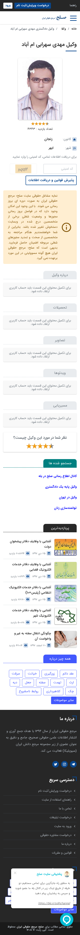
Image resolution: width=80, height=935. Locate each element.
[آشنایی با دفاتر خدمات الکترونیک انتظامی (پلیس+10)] (65, 593)
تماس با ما (65, 808)
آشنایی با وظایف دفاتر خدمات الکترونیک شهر (31, 613)
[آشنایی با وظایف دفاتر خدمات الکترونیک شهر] (65, 616)
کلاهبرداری (53, 691)
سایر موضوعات (64, 700)
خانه (74, 29)
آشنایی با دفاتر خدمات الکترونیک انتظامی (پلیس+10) (30, 590)
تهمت (57, 682)
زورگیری (49, 673)
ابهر (51, 148)
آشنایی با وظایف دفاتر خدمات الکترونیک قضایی (31, 567)
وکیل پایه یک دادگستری (61, 487)
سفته (42, 682)
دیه (15, 682)
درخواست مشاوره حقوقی (56, 835)
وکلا (63, 29)
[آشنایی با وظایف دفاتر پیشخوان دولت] (65, 547)
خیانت (32, 673)
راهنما (73, 5)
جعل (28, 682)
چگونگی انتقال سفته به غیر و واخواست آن (32, 636)
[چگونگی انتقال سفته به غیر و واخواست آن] (65, 639)
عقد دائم (68, 673)
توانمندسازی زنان (65, 508)
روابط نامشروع (28, 691)
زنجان (48, 139)
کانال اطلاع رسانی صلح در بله (57, 476)
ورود (7, 5)
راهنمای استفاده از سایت (57, 799)
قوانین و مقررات (62, 853)
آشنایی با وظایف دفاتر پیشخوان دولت (30, 544)
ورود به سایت (63, 826)
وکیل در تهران (68, 497)
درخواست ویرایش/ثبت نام (32, 5)
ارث (71, 682)
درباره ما (67, 844)
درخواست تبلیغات (61, 817)
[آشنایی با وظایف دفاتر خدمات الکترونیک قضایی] (65, 570)
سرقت (16, 673)
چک (71, 691)
